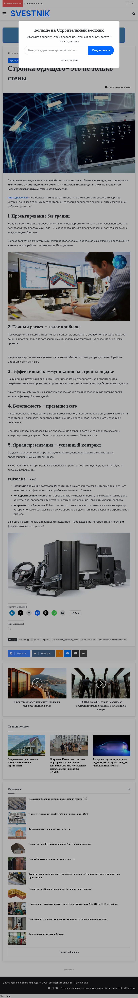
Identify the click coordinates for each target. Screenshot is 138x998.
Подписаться (101, 50)
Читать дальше (69, 60)
